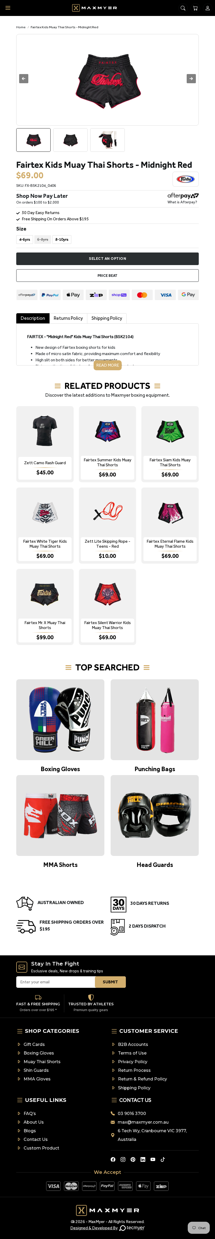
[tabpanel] (107, 346)
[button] (191, 78)
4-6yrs (24, 239)
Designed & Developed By (94, 1227)
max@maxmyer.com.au (143, 1122)
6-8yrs (42, 239)
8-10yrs (61, 239)
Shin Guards (36, 1070)
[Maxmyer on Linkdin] (143, 1159)
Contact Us (36, 1139)
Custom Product (41, 1148)
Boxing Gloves (39, 1053)
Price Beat (107, 275)
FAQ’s (30, 1113)
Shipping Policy (134, 1087)
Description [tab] (33, 318)
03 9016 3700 (132, 1113)
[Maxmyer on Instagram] (123, 1159)
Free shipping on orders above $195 (55, 218)
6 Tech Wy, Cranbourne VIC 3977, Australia (152, 1135)
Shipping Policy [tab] (107, 318)
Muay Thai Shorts (42, 1061)
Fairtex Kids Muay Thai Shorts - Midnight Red (64, 27)
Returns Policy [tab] (68, 318)
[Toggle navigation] (8, 8)
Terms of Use (132, 1053)
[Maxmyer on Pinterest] (133, 1159)
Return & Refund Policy (142, 1079)
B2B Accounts (133, 1044)
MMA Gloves (37, 1079)
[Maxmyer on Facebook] (113, 1159)
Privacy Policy (132, 1061)
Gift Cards (34, 1044)
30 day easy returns (41, 212)
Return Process (134, 1070)
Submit (110, 981)
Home (21, 27)
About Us (34, 1122)
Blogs (30, 1130)
